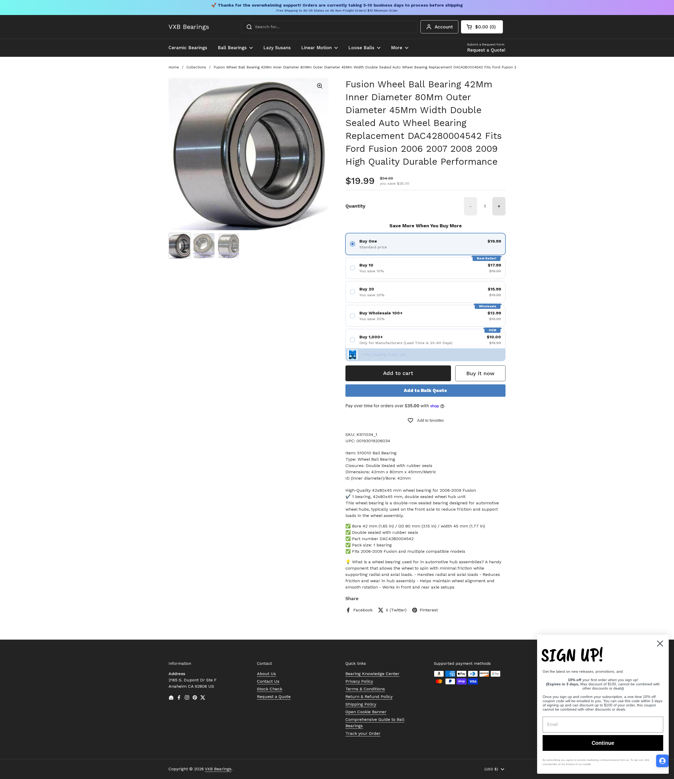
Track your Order (362, 733)
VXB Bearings (188, 27)
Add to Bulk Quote (425, 390)
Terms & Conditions (365, 688)
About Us (266, 673)
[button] (482, 26)
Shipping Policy (360, 704)
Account (444, 26)
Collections (196, 67)
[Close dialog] (660, 643)
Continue (603, 743)
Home (173, 67)
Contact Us (268, 681)
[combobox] (329, 27)
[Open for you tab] (662, 761)
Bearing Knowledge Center (372, 673)
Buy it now (480, 373)
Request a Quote (274, 696)
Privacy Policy (359, 681)
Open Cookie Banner (365, 711)
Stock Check (269, 688)
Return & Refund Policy (369, 696)
